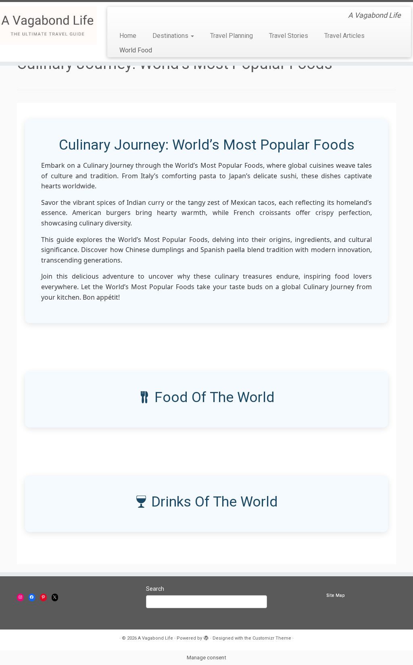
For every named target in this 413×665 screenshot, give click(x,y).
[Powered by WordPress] (206, 637)
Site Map (335, 595)
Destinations (171, 36)
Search (155, 589)
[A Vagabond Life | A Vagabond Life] (48, 25)
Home (127, 36)
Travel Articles (344, 36)
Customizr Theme (271, 638)
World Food (135, 50)
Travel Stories (288, 36)
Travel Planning (231, 36)
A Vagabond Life (155, 638)
